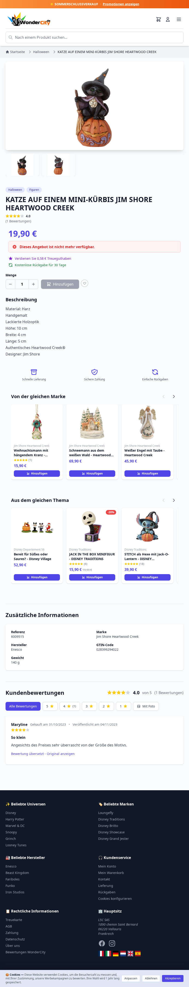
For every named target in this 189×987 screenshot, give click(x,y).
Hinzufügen (39, 473)
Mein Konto (107, 866)
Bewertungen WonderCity (25, 952)
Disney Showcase (111, 832)
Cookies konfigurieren (115, 898)
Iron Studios (15, 892)
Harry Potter (15, 819)
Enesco (16, 649)
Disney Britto (108, 825)
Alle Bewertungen (23, 706)
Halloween (15, 190)
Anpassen (130, 978)
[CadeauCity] (101, 953)
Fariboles (13, 879)
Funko (10, 885)
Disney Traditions (111, 819)
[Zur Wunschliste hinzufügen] (84, 283)
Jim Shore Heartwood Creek (117, 636)
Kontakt (104, 879)
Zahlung (12, 932)
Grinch (11, 838)
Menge (11, 275)
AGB (9, 926)
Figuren (34, 190)
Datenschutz (15, 939)
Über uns (13, 945)
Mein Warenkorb (111, 873)
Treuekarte (14, 920)
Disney (11, 813)
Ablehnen (151, 978)
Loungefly (105, 813)
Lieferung (105, 885)
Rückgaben (106, 892)
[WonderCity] (115, 953)
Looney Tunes (16, 845)
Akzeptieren (172, 978)
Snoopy (11, 832)
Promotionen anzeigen (121, 4)
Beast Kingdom (17, 873)
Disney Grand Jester (113, 838)
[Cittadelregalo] (108, 953)
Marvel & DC (15, 825)
